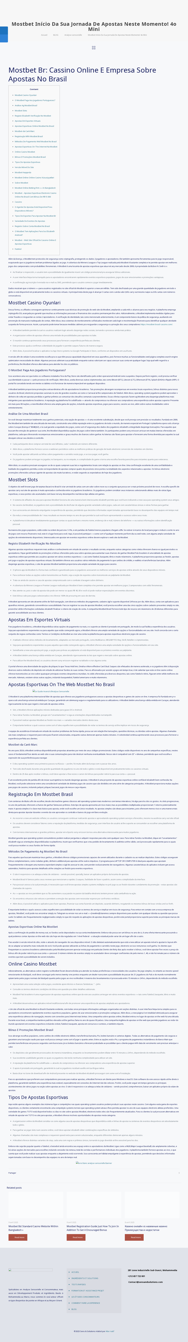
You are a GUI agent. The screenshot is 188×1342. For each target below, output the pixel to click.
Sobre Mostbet (21, 182)
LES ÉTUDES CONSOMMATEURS (86, 1296)
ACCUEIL (75, 1272)
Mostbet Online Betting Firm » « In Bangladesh (35, 188)
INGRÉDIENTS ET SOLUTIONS (85, 1278)
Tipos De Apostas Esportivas (27, 162)
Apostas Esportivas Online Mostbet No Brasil (34, 126)
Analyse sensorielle (73, 35)
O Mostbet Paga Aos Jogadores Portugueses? (35, 100)
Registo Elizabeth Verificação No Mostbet (33, 115)
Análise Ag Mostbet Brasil (26, 105)
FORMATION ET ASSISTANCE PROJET (88, 1290)
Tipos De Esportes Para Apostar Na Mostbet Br (35, 216)
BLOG (55, 35)
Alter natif (110, 1331)
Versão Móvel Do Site (24, 167)
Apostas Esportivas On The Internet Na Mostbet (36, 146)
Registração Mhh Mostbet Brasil (29, 136)
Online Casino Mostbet (25, 151)
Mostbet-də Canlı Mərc (25, 131)
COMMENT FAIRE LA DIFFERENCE (86, 1303)
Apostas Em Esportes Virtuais (28, 121)
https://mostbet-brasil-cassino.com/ (156, 324)
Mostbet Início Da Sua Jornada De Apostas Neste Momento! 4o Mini (117, 35)
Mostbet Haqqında (23, 172)
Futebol (18, 249)
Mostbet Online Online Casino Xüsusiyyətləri (34, 177)
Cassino (18, 202)
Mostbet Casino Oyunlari (26, 95)
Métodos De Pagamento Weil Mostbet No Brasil (36, 141)
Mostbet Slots (21, 110)
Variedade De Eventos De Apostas (30, 221)
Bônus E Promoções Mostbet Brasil (30, 157)
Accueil (44, 35)
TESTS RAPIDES (79, 1284)
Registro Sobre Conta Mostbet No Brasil (32, 226)
